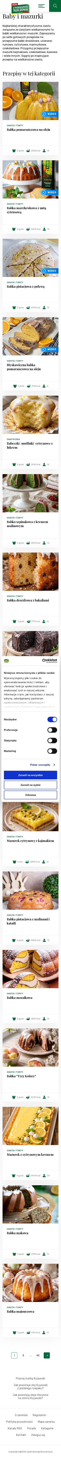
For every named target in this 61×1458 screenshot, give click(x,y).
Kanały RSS (15, 1428)
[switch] (52, 730)
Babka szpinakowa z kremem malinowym (27, 524)
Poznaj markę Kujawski (30, 1378)
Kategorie (47, 1428)
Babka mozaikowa (19, 998)
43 (37, 1355)
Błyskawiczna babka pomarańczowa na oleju (24, 367)
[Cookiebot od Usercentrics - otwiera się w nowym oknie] (43, 661)
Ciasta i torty (15, 125)
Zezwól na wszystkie (30, 774)
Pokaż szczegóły (40, 764)
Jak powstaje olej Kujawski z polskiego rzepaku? (31, 1386)
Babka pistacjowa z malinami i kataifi (28, 921)
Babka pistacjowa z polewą (25, 286)
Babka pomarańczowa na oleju (28, 130)
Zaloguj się (38, 1435)
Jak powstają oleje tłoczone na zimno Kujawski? (30, 1396)
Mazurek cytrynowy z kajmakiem (30, 841)
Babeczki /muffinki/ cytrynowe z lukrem (30, 445)
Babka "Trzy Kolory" (21, 1076)
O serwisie (21, 1415)
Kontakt (21, 1435)
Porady (31, 1428)
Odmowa (30, 794)
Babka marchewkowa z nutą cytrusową (26, 210)
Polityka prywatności (19, 1421)
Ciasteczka (13, 439)
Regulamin (39, 1415)
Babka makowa (17, 1233)
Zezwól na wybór (31, 785)
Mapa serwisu (46, 1421)
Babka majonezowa (20, 1311)
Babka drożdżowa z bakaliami (28, 600)
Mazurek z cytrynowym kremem (30, 1155)
